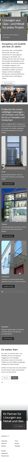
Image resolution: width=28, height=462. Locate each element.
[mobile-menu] (25, 2)
